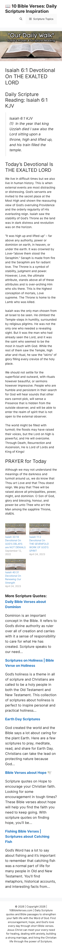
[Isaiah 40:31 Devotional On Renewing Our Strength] (15, 565)
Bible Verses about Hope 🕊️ (28, 773)
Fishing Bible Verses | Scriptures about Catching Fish (27, 836)
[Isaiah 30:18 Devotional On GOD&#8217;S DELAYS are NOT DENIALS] (15, 529)
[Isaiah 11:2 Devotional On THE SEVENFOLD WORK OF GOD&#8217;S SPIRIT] (39, 529)
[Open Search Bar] (21, 19)
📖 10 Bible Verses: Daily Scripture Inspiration (31, 8)
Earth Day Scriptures (22, 719)
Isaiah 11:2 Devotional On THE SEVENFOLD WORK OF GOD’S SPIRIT (39, 543)
